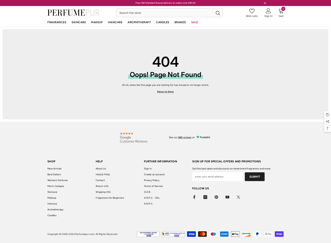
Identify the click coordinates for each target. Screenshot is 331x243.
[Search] (169, 12)
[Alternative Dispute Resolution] (173, 234)
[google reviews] (133, 137)
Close (264, 3)
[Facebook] (194, 197)
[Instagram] (205, 197)
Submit (254, 176)
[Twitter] (238, 197)
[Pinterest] (216, 197)
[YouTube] (227, 197)
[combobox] (164, 13)
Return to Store (165, 91)
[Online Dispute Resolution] (148, 234)
